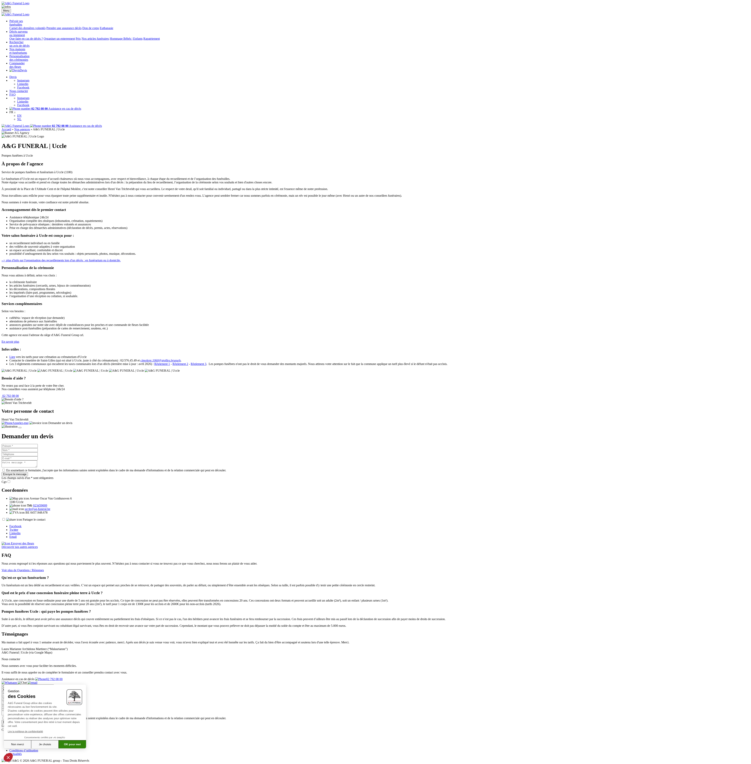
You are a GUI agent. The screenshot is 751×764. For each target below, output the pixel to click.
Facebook (23, 87)
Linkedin (22, 84)
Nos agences (22, 129)
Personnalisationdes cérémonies (19, 58)
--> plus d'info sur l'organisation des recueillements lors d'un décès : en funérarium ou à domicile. (61, 260)
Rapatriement (151, 38)
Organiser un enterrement (59, 38)
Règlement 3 (198, 364)
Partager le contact (34, 519)
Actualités (15, 754)
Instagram (23, 80)
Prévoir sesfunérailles (16, 22)
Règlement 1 (162, 364)
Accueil (6, 129)
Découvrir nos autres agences (20, 547)
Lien (12, 357)
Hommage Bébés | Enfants (126, 38)
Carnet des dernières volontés (27, 28)
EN (19, 115)
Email (13, 536)
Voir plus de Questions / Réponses (23, 570)
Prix (78, 38)
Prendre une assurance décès (64, 28)
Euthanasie (106, 28)
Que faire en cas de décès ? (26, 38)
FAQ (12, 94)
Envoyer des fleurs (22, 543)
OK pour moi (72, 744)
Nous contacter (18, 91)
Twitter (13, 529)
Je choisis (45, 744)
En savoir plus (10, 341)
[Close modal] (20, 427)
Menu (6, 10)
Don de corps (90, 28)
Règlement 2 (180, 364)
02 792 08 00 (10, 395)
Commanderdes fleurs (17, 65)
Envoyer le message (14, 474)
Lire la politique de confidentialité (25, 731)
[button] (8, 757)
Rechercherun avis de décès (19, 43)
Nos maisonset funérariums (18, 51)
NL (19, 119)
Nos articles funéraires (95, 38)
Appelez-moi (21, 423)
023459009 (40, 505)
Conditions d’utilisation (23, 750)
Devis (23, 70)
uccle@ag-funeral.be (37, 509)
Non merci (17, 744)
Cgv (4, 481)
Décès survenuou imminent (18, 33)
